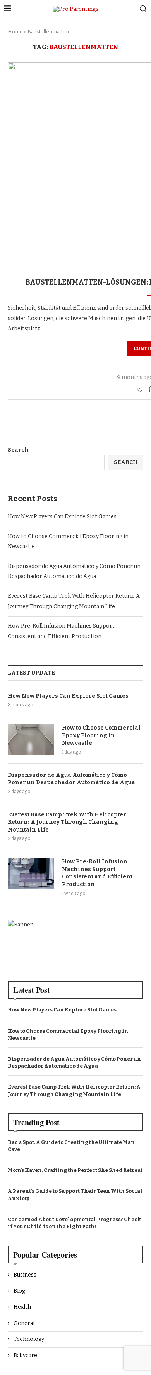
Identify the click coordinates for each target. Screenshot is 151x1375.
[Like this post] (139, 390)
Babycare (25, 1355)
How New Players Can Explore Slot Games (62, 516)
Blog (19, 1291)
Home (15, 32)
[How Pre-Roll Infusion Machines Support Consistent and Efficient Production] (31, 873)
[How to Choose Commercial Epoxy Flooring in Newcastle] (31, 739)
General (24, 1323)
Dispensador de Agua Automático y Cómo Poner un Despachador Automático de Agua (71, 779)
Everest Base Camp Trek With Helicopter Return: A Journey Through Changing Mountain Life (67, 822)
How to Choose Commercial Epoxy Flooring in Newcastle (101, 735)
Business (25, 1274)
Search (18, 450)
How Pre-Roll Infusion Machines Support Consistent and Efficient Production (97, 873)
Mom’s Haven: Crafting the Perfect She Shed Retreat (75, 1170)
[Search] (143, 9)
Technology (29, 1339)
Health (22, 1307)
